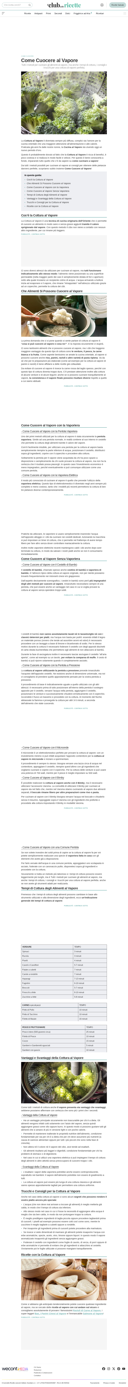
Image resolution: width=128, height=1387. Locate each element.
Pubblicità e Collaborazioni (43, 1373)
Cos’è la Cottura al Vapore (40, 179)
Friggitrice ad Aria (82, 13)
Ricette (27, 13)
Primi (48, 13)
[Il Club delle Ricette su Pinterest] (118, 1369)
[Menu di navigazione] (3, 13)
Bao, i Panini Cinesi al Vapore (50, 1313)
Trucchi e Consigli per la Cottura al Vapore (48, 202)
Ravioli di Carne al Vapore (87, 1310)
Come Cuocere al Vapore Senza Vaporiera (48, 191)
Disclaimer (122, 1383)
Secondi (58, 13)
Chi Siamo (37, 1367)
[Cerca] (29, 5)
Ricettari (100, 13)
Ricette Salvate (118, 5)
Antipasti (38, 13)
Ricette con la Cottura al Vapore (42, 206)
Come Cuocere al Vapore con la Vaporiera (48, 187)
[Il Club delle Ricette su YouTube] (123, 1369)
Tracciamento (94, 1383)
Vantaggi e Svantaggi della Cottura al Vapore (49, 198)
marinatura (96, 1228)
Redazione (37, 1370)
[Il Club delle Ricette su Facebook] (103, 1369)
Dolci (67, 13)
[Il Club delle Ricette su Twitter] (113, 1369)
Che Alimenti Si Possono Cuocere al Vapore (49, 183)
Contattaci (37, 1375)
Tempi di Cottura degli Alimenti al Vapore (47, 195)
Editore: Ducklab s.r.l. (29, 1383)
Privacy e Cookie (109, 1383)
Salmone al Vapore (93, 1313)
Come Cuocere (27, 56)
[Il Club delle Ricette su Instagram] (108, 1369)
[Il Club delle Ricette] (64, 5)
